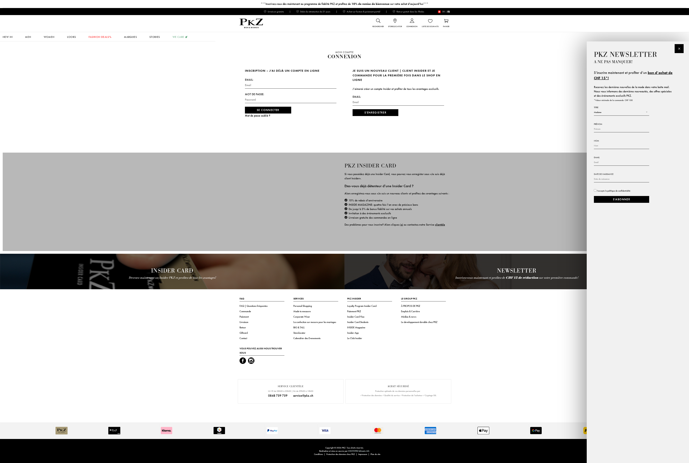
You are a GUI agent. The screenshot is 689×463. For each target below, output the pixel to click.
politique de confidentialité (618, 190)
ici (401, 224)
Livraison (244, 322)
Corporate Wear (301, 316)
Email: (249, 80)
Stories (154, 37)
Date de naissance (603, 174)
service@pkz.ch (303, 395)
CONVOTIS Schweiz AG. (359, 451)
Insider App (353, 332)
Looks (71, 37)
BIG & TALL (299, 327)
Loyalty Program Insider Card (361, 306)
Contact (243, 338)
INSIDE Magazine (356, 327)
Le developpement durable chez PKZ (419, 322)
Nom (596, 140)
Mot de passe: (254, 94)
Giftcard (244, 332)
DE (443, 11)
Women (49, 37)
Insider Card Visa (355, 316)
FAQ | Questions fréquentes (254, 306)
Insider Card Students (357, 322)
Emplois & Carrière (410, 311)
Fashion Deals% (100, 37)
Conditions (318, 454)
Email (597, 157)
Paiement (244, 316)
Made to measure (302, 311)
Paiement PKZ (354, 311)
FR (448, 11)
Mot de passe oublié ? (257, 115)
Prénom (598, 124)
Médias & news (408, 316)
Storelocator (299, 332)
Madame (597, 112)
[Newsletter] (679, 48)
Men (28, 37)
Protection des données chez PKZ (340, 454)
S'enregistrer (375, 112)
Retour (243, 327)
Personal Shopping (302, 306)
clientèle (440, 224)
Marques (130, 37)
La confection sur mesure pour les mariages (314, 322)
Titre (596, 107)
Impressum (362, 454)
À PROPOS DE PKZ (410, 306)
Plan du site (375, 454)
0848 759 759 (277, 395)
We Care (178, 37)
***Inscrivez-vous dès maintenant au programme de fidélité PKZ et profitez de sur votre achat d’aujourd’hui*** (344, 4)
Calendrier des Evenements (306, 338)
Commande (245, 311)
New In (8, 37)
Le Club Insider (354, 338)
